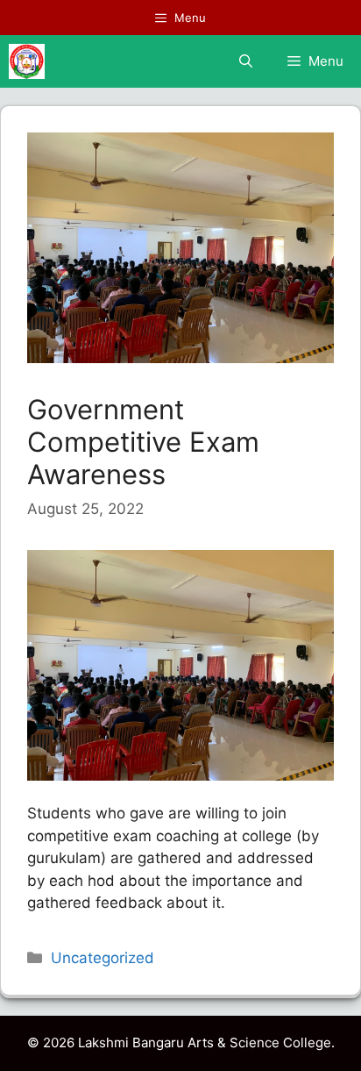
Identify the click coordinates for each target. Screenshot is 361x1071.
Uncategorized (102, 958)
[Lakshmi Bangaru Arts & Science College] (27, 61)
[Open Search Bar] (246, 61)
